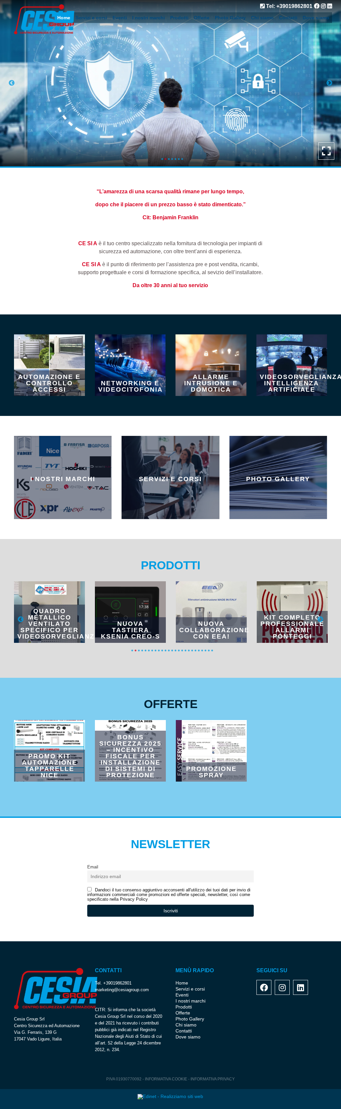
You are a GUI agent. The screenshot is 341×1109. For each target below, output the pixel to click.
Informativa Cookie (166, 1079)
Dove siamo (316, 17)
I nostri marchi (148, 17)
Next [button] (329, 83)
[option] (170, 83)
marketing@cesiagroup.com (122, 989)
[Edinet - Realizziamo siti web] (170, 1096)
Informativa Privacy (212, 1079)
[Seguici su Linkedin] (329, 6)
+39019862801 (117, 983)
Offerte (201, 17)
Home (63, 17)
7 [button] (182, 159)
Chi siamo (262, 17)
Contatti (288, 17)
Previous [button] (11, 83)
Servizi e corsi (91, 17)
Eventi (120, 17)
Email (92, 867)
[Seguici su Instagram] (322, 6)
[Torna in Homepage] (54, 19)
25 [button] (212, 650)
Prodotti (179, 17)
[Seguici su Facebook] (315, 6)
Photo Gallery (230, 17)
